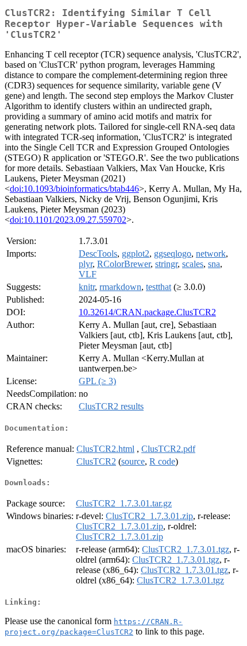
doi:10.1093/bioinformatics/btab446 (74, 189)
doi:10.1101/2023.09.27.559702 (68, 220)
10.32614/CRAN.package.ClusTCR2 (147, 312)
